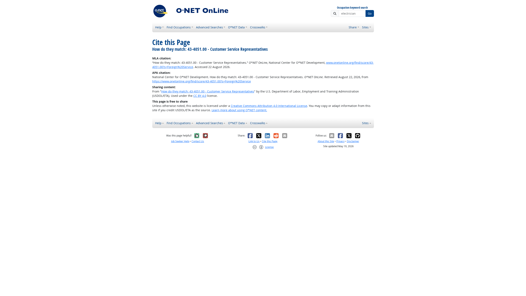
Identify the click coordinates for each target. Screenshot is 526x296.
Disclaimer (353, 141)
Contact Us (197, 141)
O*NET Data (236, 27)
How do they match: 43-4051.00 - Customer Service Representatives (207, 91)
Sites (365, 27)
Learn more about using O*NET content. (239, 110)
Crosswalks (257, 27)
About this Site (326, 141)
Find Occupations (179, 27)
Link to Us (254, 141)
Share (353, 27)
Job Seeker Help (180, 141)
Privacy (340, 141)
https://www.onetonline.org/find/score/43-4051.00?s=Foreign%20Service (201, 81)
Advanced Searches (209, 27)
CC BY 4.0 (199, 96)
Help (158, 27)
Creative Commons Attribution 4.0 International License (269, 106)
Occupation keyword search (352, 7)
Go (369, 13)
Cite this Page (269, 141)
